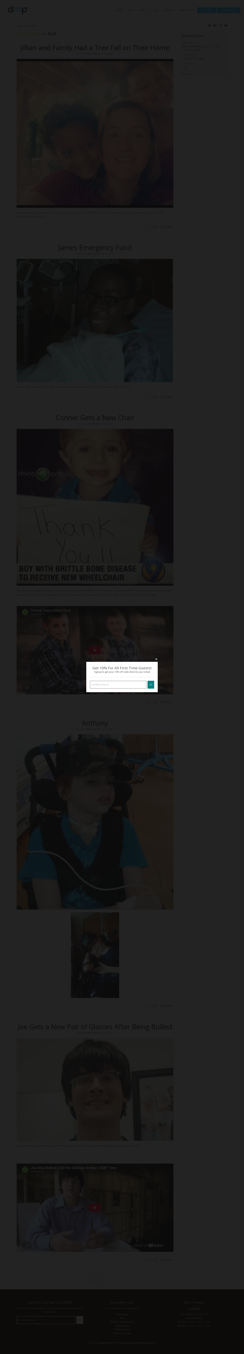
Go (150, 684)
